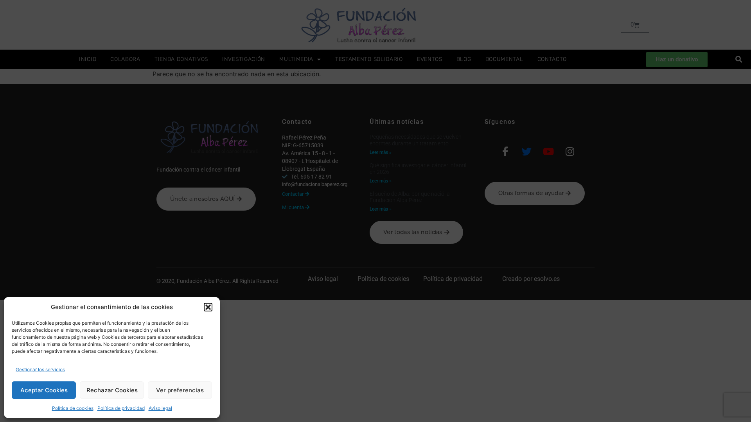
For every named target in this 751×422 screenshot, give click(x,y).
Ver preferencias (180, 390)
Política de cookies (72, 408)
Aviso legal (160, 408)
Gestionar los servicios (40, 369)
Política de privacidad (121, 408)
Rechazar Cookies (112, 390)
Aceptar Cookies (44, 390)
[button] (208, 307)
